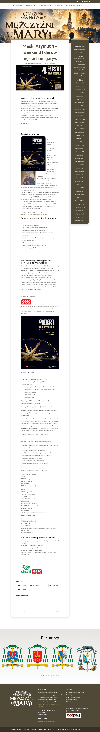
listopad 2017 (80, 204)
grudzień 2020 (79, 161)
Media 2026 (79, 53)
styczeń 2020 (80, 174)
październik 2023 (80, 119)
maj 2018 (80, 197)
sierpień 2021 (80, 152)
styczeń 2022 (80, 145)
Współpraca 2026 (79, 49)
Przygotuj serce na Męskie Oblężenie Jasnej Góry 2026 (79, 67)
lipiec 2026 (79, 86)
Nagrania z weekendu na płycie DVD (32, 212)
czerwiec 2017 (79, 220)
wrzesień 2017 (79, 210)
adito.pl (40, 729)
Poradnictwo (70, 5)
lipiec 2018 (79, 191)
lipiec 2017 (79, 217)
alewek (38, 63)
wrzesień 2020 (79, 165)
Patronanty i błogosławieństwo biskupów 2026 (80, 58)
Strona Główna (18, 5)
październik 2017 (80, 207)
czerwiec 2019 (79, 181)
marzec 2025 (80, 106)
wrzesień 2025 (79, 93)
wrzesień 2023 (79, 122)
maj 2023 (80, 125)
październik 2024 (80, 109)
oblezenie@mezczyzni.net (46, 721)
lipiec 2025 (79, 96)
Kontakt (80, 5)
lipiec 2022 (79, 138)
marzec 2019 (80, 188)
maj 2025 (80, 99)
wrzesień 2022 (79, 132)
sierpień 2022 (80, 135)
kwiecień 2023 (79, 129)
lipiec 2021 (79, 155)
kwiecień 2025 (79, 102)
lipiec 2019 (79, 178)
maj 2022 (80, 142)
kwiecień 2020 (79, 171)
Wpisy (53, 63)
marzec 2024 (80, 116)
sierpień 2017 (80, 214)
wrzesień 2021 (79, 148)
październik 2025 (80, 89)
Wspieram (58, 5)
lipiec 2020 (79, 168)
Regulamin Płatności (67, 729)
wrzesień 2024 (79, 112)
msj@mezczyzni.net (33, 470)
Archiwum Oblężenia (44, 5)
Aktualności (29, 5)
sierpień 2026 (80, 83)
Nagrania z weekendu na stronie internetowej (35, 214)
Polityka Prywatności (51, 729)
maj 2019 (80, 184)
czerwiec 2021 (79, 158)
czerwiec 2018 (79, 194)
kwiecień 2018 (79, 201)
